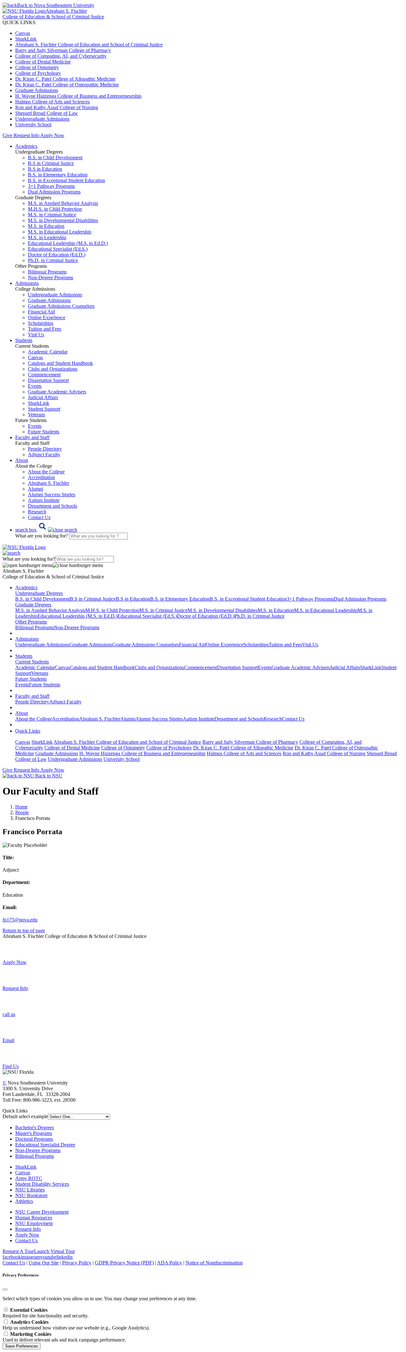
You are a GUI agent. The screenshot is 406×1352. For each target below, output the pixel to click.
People (22, 812)
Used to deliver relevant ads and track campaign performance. (64, 1336)
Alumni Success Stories (51, 494)
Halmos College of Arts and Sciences (52, 101)
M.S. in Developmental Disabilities (63, 220)
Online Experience (46, 317)
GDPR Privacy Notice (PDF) (124, 1262)
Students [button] (23, 340)
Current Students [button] (32, 661)
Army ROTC (28, 1178)
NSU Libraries (30, 1189)
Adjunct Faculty (44, 454)
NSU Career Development (42, 1212)
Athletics (24, 1201)
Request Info (26, 135)
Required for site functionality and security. (45, 1312)
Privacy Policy (76, 1262)
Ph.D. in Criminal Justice (53, 260)
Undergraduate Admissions (42, 119)
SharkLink (25, 39)
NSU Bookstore (31, 1195)
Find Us (11, 1066)
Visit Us (36, 334)
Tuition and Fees (44, 329)
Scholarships (40, 323)
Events (35, 386)
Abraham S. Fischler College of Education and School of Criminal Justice (89, 44)
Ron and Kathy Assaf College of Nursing (56, 107)
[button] (46, 529)
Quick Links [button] (27, 731)
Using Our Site (44, 1262)
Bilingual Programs (47, 271)
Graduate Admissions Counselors (61, 306)
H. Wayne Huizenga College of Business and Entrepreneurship (78, 96)
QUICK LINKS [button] (19, 22)
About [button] (21, 460)
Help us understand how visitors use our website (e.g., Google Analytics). (76, 1324)
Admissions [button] (27, 283)
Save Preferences (21, 1346)
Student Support (44, 409)
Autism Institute (44, 500)
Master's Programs (33, 1133)
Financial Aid (41, 311)
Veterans (36, 414)
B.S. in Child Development (55, 157)
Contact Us (39, 517)
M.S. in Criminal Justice (52, 214)
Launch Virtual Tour (54, 1251)
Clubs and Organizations (52, 369)
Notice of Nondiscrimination (214, 1262)
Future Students (43, 431)
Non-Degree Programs (50, 277)
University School (33, 124)
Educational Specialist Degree (45, 1144)
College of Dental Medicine (43, 61)
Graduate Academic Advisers (57, 391)
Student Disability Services (42, 1184)
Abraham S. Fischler (48, 483)
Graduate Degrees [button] (33, 604)
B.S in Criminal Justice (51, 163)
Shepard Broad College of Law (46, 113)
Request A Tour (18, 1251)
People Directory (45, 449)
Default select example (25, 1116)
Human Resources (33, 1217)
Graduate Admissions (36, 90)
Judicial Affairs (43, 397)
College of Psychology (38, 73)
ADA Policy (169, 1262)
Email (8, 1040)
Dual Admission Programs (54, 192)
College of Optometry (37, 67)
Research (37, 511)
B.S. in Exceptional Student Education (66, 180)
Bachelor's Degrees (34, 1127)
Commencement (44, 374)
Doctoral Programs (34, 1139)
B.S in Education (45, 169)
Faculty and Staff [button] (32, 437)
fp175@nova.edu (20, 919)
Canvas (22, 33)
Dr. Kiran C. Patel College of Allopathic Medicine (65, 79)
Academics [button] (26, 146)
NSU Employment (34, 1223)
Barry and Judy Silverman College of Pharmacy (63, 50)
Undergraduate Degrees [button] (39, 593)
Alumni (35, 488)
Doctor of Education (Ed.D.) (56, 254)
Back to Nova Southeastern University (55, 5)
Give (7, 135)
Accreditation (41, 477)
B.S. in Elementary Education (58, 174)
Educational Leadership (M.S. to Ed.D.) (68, 243)
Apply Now (52, 135)
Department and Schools (52, 506)
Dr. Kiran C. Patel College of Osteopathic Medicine (67, 84)
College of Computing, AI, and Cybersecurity (61, 56)
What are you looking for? (42, 535)
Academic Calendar (48, 351)
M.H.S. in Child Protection (55, 209)
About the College (46, 471)
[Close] (5, 1289)
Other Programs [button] (31, 621)
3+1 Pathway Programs (51, 186)
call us (9, 1014)
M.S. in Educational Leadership (59, 231)
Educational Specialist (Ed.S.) (58, 249)
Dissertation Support (48, 380)
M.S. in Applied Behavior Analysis (63, 203)
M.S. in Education (46, 226)
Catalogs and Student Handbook (60, 363)
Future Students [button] (31, 679)
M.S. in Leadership (47, 237)
